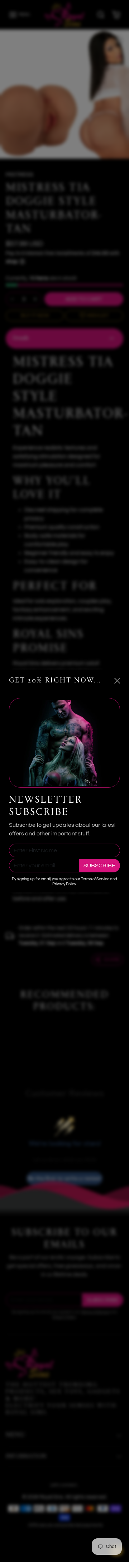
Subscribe (99, 865)
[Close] (117, 680)
